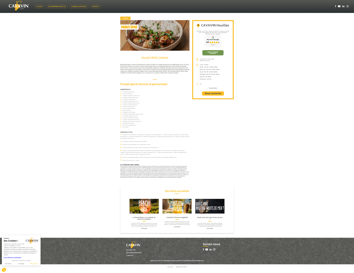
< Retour (125, 18)
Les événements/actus (57, 7)
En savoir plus (213, 88)
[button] (4, 270)
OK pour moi (34, 263)
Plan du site (170, 266)
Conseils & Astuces (78, 7)
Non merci (8, 263)
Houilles (22, 9)
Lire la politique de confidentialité (12, 257)
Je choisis (21, 263)
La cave (39, 7)
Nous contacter (213, 93)
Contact (95, 7)
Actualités (131, 250)
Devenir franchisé (133, 253)
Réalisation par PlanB (181, 266)
